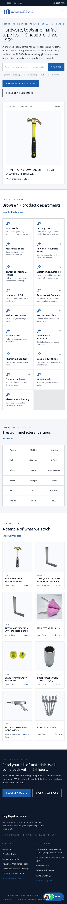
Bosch (13, 450)
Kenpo (13, 500)
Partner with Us (43, 875)
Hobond (54, 490)
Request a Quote (16, 793)
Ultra (12, 490)
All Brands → (9, 438)
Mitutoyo (33, 460)
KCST (33, 500)
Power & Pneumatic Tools (15, 863)
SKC (54, 500)
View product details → (17, 179)
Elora (13, 470)
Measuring (32, 75)
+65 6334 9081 (58, 3)
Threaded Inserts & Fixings (15, 868)
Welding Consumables (13, 873)
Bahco (13, 460)
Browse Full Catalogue (20, 83)
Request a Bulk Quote (19, 93)
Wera (33, 470)
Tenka (54, 480)
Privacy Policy (9, 899)
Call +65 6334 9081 (47, 793)
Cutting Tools (19, 75)
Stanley (54, 450)
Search (56, 67)
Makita (33, 450)
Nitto (13, 480)
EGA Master (54, 470)
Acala (33, 490)
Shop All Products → (13, 535)
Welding (55, 75)
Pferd (54, 460)
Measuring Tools (10, 859)
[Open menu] (62, 11)
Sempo (33, 480)
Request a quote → (45, 880)
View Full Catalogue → (14, 212)
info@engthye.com (45, 870)
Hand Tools (44, 75)
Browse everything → (13, 878)
